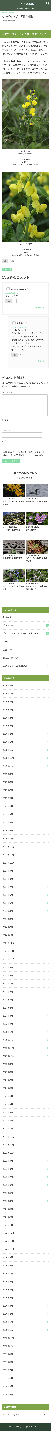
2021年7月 (8, 1177)
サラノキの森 (25, 4)
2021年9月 (8, 1161)
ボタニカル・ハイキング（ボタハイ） (21, 633)
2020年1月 (8, 1322)
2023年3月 (8, 1016)
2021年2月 (8, 1217)
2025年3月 (8, 822)
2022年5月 (8, 1096)
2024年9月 (8, 871)
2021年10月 (8, 1153)
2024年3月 (8, 919)
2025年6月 (8, 798)
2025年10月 (8, 766)
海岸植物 (8, 269)
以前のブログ (9, 649)
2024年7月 (8, 887)
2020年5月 (8, 1289)
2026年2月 (8, 734)
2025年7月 (8, 790)
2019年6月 (8, 1378)
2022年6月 (8, 1088)
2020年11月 (8, 1241)
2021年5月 (8, 1193)
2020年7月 (8, 1273)
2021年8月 (8, 1169)
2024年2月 (8, 927)
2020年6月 (8, 1281)
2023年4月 (8, 1008)
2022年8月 (8, 1072)
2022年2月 (8, 1120)
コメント (7, 393)
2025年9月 (8, 774)
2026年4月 (8, 718)
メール (6, 431)
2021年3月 (8, 1209)
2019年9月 (8, 1354)
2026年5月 (8, 710)
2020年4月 (8, 1298)
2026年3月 (8, 726)
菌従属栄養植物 (10, 658)
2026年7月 (8, 693)
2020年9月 (8, 1257)
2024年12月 (8, 846)
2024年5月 (8, 903)
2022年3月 (8, 1112)
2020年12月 (8, 1233)
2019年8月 (8, 1362)
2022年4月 (8, 1104)
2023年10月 (8, 959)
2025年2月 (8, 830)
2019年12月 (8, 1330)
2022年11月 (8, 1048)
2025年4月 (8, 814)
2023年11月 (8, 951)
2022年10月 (8, 1056)
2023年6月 (8, 991)
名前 (5, 420)
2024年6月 (8, 895)
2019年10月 (8, 1346)
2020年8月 (8, 1265)
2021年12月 (8, 1136)
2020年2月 (8, 1314)
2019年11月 (8, 1338)
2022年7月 (8, 1080)
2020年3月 (8, 1306)
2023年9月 (8, 967)
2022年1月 (8, 1128)
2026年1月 (8, 742)
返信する (41, 308)
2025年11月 (8, 758)
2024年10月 (8, 863)
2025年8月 (8, 782)
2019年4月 (8, 1394)
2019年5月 (8, 1386)
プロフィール (9, 625)
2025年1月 (8, 838)
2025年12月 (8, 750)
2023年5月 (8, 1000)
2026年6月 (8, 701)
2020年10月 (8, 1249)
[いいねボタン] (5, 261)
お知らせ (7, 617)
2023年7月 (8, 983)
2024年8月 (8, 879)
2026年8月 (8, 685)
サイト (5, 441)
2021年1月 (8, 1225)
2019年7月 (8, 1370)
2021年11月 (8, 1144)
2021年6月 (8, 1185)
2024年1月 (8, 935)
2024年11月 (8, 855)
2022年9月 (8, 1064)
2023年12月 (8, 943)
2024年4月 (8, 911)
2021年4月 (8, 1201)
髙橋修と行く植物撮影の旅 (15, 666)
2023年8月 (8, 975)
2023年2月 (8, 1024)
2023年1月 (8, 1032)
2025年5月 (8, 806)
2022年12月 (8, 1040)
